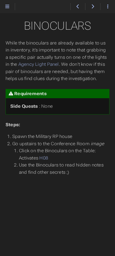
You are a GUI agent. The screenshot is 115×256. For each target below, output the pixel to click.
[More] (107, 6)
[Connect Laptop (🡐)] (77, 6)
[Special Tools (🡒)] (92, 6)
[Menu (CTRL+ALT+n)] (7, 6)
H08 (43, 158)
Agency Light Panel (38, 64)
